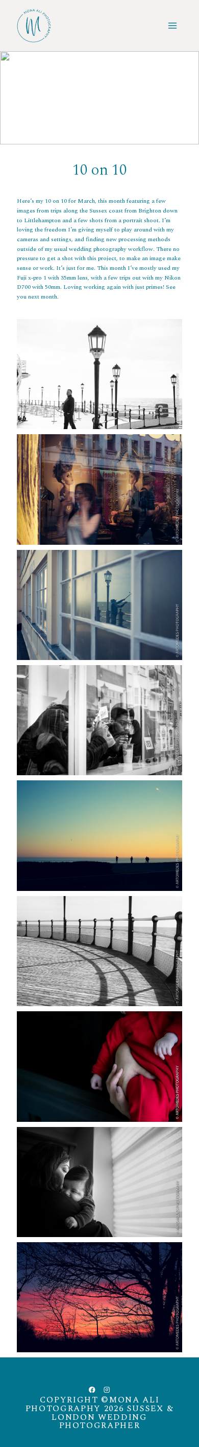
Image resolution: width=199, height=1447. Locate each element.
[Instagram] (107, 1389)
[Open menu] (172, 25)
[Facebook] (92, 1389)
